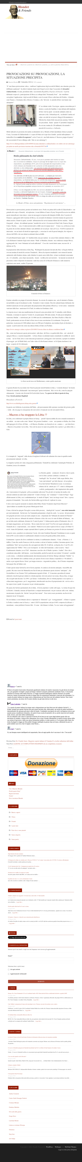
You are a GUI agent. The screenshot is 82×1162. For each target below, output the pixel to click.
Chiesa (13, 817)
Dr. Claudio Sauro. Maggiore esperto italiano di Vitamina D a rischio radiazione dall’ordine (44, 741)
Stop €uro (12, 1134)
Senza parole (15, 839)
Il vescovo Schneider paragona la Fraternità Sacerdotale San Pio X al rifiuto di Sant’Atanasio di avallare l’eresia (34, 1048)
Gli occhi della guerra (15, 1112)
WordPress (49, 1147)
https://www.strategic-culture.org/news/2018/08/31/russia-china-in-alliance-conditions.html (35, 329)
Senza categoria (16, 835)
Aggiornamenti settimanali (18, 974)
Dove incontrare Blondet (16, 798)
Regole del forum (14, 793)
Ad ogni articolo (15, 969)
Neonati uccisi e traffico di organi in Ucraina (18, 872)
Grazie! (11, 796)
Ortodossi (11, 1130)
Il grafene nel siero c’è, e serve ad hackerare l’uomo (20, 878)
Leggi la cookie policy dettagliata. (67, 1150)
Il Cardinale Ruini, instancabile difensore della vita (20, 1015)
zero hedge (12, 1138)
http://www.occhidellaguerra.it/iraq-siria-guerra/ (21, 403)
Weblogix (58, 1147)
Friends (14, 821)
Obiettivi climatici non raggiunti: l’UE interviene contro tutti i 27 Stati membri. (26, 895)
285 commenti (38, 82)
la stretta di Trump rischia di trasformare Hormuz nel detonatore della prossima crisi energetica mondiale (32, 1037)
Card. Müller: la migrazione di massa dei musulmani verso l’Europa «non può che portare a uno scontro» (33, 1004)
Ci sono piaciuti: (15, 890)
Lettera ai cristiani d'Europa (17, 1125)
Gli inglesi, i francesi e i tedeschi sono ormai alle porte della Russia (24, 917)
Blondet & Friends (24, 8)
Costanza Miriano (14, 1103)
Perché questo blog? (14, 791)
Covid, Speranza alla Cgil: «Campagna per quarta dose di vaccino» (23, 866)
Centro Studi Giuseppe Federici (18, 1098)
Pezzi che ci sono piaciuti (19, 830)
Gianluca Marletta (14, 1107)
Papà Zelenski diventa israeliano (15, 854)
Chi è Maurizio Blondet (15, 789)
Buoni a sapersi (16, 812)
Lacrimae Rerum (13, 1121)
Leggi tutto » (19, 902)
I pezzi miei (18, 619)
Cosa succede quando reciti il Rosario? (17, 1056)
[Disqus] (41, 653)
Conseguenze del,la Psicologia (15, 1073)
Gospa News (12, 1116)
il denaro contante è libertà (14, 1065)
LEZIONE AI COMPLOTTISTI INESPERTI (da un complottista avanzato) (37, 744)
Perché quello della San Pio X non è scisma (18, 906)
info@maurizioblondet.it (18, 2)
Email (10, 956)
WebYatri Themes (70, 1147)
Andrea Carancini (14, 1094)
